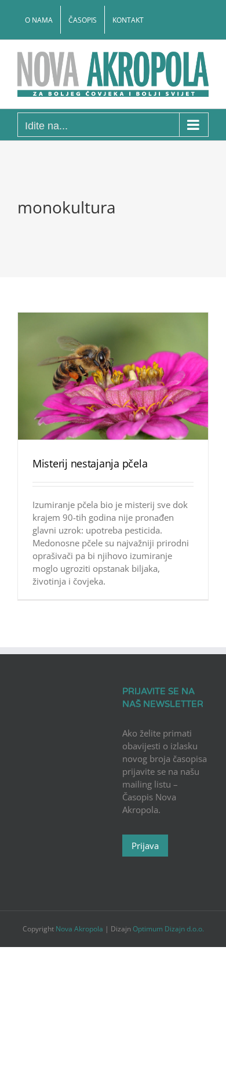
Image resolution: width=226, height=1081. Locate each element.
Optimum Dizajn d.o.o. (168, 929)
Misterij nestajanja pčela (89, 463)
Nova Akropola (80, 929)
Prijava (145, 845)
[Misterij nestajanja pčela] (113, 376)
